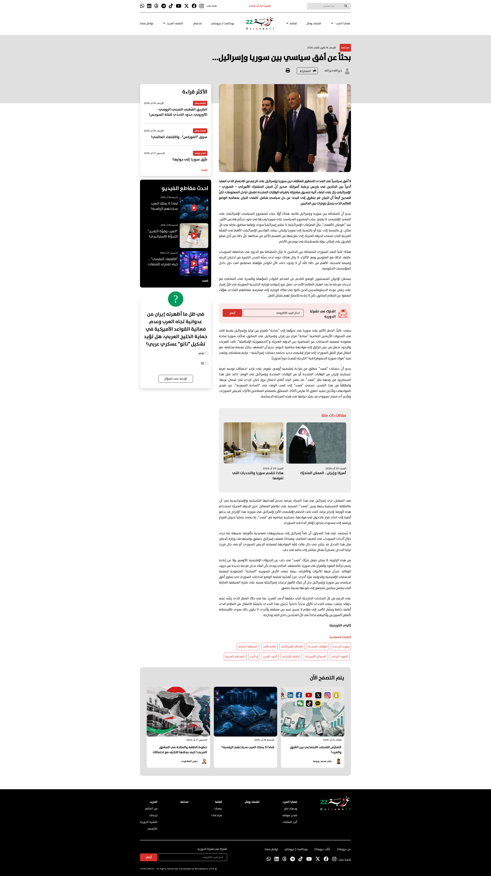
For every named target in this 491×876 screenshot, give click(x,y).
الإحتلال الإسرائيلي (292, 646)
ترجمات (153, 815)
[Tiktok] (171, 6)
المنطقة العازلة (248, 646)
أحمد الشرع (270, 656)
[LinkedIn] (149, 6)
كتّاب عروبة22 (322, 849)
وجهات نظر (290, 808)
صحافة (345, 47)
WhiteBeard (201, 869)
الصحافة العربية (235, 656)
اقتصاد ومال (313, 23)
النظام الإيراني (291, 656)
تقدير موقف (289, 815)
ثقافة (293, 23)
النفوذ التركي (339, 656)
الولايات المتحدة (317, 646)
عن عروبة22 (344, 849)
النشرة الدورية (148, 822)
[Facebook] (194, 6)
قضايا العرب (343, 23)
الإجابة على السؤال (175, 379)
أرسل (232, 313)
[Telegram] (163, 6)
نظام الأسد (269, 646)
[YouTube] (178, 6)
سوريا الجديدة (340, 646)
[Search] (345, 6)
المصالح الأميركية (315, 656)
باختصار (197, 23)
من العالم (151, 808)
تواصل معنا (146, 23)
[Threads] (156, 6)
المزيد (204, 170)
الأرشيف (152, 829)
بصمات (218, 808)
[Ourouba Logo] (260, 25)
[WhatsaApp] (142, 6)
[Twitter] (186, 6)
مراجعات (216, 815)
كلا (202, 363)
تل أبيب (254, 656)
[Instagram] (201, 6)
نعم (201, 353)
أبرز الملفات (290, 822)
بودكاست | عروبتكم (222, 23)
